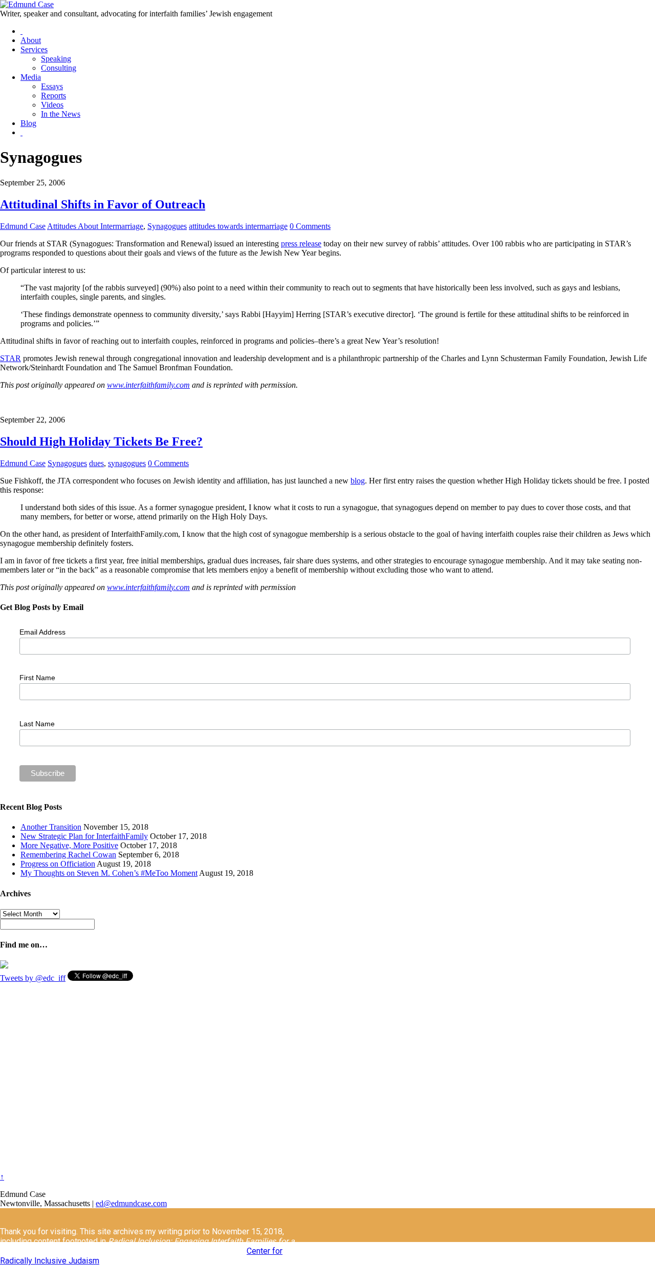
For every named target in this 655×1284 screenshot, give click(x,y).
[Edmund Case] (27, 4)
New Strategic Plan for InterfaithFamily (84, 836)
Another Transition (50, 827)
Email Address (42, 632)
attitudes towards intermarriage (238, 226)
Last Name (37, 724)
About (30, 40)
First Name (37, 677)
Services (34, 49)
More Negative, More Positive (69, 845)
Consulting (58, 68)
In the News (60, 114)
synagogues (127, 463)
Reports (53, 95)
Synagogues (167, 226)
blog (358, 480)
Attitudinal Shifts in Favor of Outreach (102, 204)
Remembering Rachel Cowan (68, 854)
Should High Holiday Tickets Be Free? (101, 441)
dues (96, 463)
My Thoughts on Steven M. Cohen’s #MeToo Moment (109, 873)
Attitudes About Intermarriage (95, 226)
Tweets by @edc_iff (33, 978)
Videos (52, 104)
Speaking (56, 58)
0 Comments (310, 226)
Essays (52, 86)
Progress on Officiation (57, 863)
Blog (28, 123)
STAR (10, 358)
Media (30, 77)
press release (301, 243)
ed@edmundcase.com (131, 1203)
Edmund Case (23, 226)
